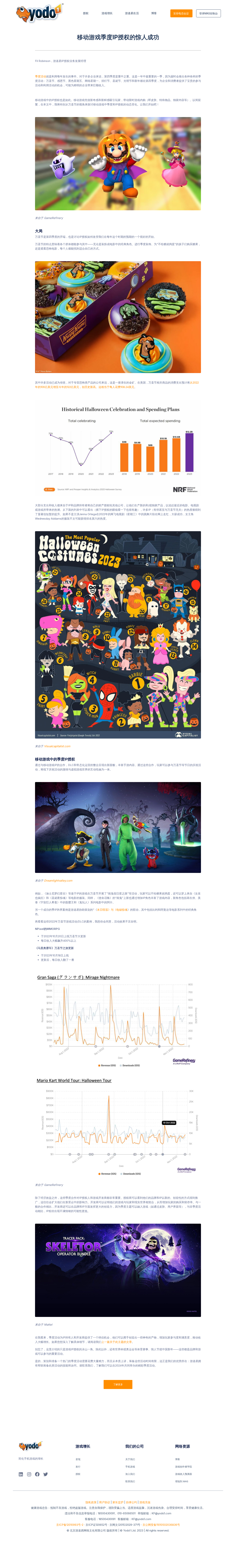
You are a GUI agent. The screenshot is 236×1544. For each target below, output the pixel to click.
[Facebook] (37, 1474)
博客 (154, 13)
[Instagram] (29, 1474)
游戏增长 (107, 13)
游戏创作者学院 (183, 1466)
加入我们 (130, 1473)
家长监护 (118, 1502)
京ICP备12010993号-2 (69, 1524)
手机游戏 (130, 1466)
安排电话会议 (181, 13)
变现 (78, 1459)
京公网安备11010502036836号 (161, 1524)
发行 (78, 1466)
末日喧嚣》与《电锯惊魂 (112, 909)
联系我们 (130, 1481)
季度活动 (40, 76)
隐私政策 (91, 1502)
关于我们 (130, 1459)
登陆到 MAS (181, 1481)
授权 (86, 13)
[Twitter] (45, 1474)
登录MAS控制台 (208, 13)
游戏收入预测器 (183, 1473)
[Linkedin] (20, 1474)
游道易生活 (132, 13)
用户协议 (104, 1502)
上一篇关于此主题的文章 (116, 1342)
